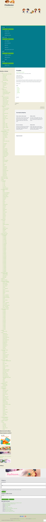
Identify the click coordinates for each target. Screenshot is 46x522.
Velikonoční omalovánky (6, 305)
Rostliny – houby (5, 123)
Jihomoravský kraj (5, 334)
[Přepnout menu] (8, 29)
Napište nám (6, 45)
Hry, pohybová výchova (4, 189)
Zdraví (4, 165)
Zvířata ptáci (4, 171)
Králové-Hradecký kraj (6, 337)
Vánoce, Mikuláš (5, 161)
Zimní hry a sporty (5, 103)
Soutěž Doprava (5, 385)
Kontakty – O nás (4, 37)
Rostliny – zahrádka (5, 127)
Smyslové (4, 214)
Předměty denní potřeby (6, 369)
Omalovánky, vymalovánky (5, 281)
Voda (3, 86)
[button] (5, 27)
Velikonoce (4, 164)
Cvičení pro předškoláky (6, 192)
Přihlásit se (3, 491)
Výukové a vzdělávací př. (4, 417)
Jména (4, 138)
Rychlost (4, 208)
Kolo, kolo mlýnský (19, 124)
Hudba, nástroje (5, 283)
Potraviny (4, 367)
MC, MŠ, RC (4, 425)
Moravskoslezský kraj (6, 339)
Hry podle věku (3, 180)
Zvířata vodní (4, 175)
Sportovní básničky (5, 160)
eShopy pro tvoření (5, 390)
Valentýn (4, 301)
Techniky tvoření (5, 409)
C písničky (4, 311)
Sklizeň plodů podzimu (6, 93)
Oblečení (4, 292)
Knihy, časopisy (3, 219)
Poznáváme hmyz (5, 83)
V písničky (4, 327)
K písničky (4, 317)
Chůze (4, 191)
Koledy (4, 139)
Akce (3, 422)
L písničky (4, 318)
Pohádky (2, 330)
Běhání (4, 190)
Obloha (4, 293)
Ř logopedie (4, 261)
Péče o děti (4, 426)
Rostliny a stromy (5, 373)
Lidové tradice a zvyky (4, 233)
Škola (3, 157)
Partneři (6, 59)
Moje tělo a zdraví (5, 118)
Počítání (4, 122)
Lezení (4, 200)
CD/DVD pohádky (5, 274)
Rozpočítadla (4, 156)
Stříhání (4, 408)
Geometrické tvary (5, 134)
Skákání (4, 210)
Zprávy (2, 421)
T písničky (4, 326)
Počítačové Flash (5, 204)
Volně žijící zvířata (5, 102)
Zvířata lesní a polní (5, 170)
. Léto (2, 81)
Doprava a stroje (5, 133)
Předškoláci (9, 5)
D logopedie (4, 244)
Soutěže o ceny (3, 383)
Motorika (4, 201)
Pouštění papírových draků (6, 92)
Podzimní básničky (5, 152)
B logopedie (4, 236)
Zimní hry (4, 218)
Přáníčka (4, 405)
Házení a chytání (5, 195)
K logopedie (4, 253)
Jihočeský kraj (5, 333)
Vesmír (4, 379)
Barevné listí (4, 89)
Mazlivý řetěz (32, 124)
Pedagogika (4, 229)
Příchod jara (4, 76)
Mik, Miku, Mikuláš (7, 504)
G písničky (4, 313)
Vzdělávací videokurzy (4, 420)
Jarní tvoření (4, 392)
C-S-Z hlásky (4, 240)
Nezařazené (3, 278)
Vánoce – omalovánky (6, 302)
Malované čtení (5, 331)
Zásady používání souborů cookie (9, 49)
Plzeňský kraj (4, 343)
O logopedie (4, 258)
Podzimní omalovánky (6, 296)
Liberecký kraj (5, 338)
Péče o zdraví (5, 363)
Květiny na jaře (5, 75)
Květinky (4, 287)
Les (3, 142)
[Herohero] (25, 516)
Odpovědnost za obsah (8, 35)
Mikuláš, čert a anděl (6, 399)
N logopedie (4, 257)
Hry (3, 225)
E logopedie (4, 245)
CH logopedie (5, 243)
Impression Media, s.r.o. (22, 518)
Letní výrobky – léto (5, 396)
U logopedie (4, 267)
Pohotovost (4, 205)
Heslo (2, 485)
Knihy (3, 114)
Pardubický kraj (5, 342)
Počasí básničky (5, 151)
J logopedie (4, 252)
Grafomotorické (5, 352)
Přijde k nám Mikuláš (5, 98)
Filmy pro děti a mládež (4, 178)
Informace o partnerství (8, 55)
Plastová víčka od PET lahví (8, 507)
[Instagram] (23, 516)
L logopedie (4, 254)
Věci (3, 128)
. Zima (2, 96)
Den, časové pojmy (5, 109)
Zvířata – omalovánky (6, 307)
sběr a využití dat (33, 518)
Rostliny (4, 298)
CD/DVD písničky (5, 273)
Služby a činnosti (5, 427)
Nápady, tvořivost (5, 228)
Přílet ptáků (4, 77)
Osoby (4, 147)
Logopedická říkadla (4, 234)
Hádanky (2, 179)
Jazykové (4, 353)
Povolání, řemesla (5, 155)
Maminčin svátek (5, 115)
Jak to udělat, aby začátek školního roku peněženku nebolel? (13, 502)
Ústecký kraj (4, 346)
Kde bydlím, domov (5, 113)
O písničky (4, 322)
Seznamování (5, 209)
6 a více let (4, 186)
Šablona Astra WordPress (16, 520)
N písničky (4, 321)
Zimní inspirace (5, 414)
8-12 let (4, 221)
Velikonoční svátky (5, 80)
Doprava (4, 110)
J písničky (4, 316)
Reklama (3, 51)
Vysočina (4, 347)
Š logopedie (4, 263)
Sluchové (4, 213)
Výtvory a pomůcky (5, 419)
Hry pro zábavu (5, 391)
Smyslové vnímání (5, 374)
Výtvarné (4, 358)
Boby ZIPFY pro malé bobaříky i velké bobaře (11, 508)
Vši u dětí (6, 506)
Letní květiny (4, 82)
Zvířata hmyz (4, 169)
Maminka (4, 146)
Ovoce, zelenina (5, 148)
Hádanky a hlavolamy (6, 224)
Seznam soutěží (5, 384)
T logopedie (4, 266)
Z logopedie (4, 271)
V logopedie (4, 268)
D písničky (4, 312)
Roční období (5, 372)
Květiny (4, 395)
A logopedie (4, 235)
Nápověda (3, 61)
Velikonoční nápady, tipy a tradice (10, 511)
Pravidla (4, 368)
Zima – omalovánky (5, 306)
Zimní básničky (5, 166)
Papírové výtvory (5, 401)
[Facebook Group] (22, 516)
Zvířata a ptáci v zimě (6, 104)
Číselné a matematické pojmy (7, 360)
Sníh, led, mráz (5, 99)
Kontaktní (4, 199)
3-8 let (4, 220)
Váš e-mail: (2, 495)
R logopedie (4, 262)
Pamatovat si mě (4, 490)
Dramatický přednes (8, 509)
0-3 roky (4, 181)
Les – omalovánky (5, 288)
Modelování (4, 400)
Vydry (14, 503)
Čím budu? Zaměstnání (6, 108)
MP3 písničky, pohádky (4, 272)
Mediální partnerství (7, 57)
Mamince (4, 289)
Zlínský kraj (4, 348)
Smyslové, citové (5, 357)
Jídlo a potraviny (5, 137)
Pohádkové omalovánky (6, 297)
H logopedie (4, 249)
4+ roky (4, 184)
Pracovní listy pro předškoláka (9, 510)
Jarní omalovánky (5, 284)
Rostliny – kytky (5, 124)
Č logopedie (4, 239)
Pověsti (2, 332)
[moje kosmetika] (5, 462)
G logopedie (4, 248)
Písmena (4, 119)
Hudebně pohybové (5, 196)
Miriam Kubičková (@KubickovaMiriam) (8, 503)
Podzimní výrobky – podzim (6, 404)
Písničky (4, 230)
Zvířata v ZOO (5, 87)
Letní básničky (5, 143)
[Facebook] (20, 516)
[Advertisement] (23, 18)
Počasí (4, 364)
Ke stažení (3, 27)
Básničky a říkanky (4, 131)
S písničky (4, 325)
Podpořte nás (6, 47)
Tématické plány (3, 386)
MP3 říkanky (4, 277)
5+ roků (4, 185)
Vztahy (4, 380)
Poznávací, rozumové (6, 354)
